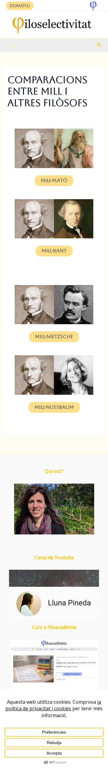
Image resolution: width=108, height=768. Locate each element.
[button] (20, 5)
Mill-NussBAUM (54, 407)
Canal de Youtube (54, 557)
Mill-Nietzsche (54, 336)
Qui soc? (54, 471)
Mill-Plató (54, 180)
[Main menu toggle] (12, 45)
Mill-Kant (54, 251)
